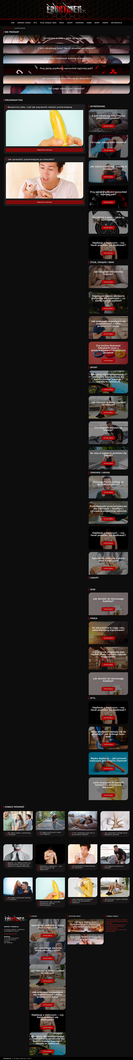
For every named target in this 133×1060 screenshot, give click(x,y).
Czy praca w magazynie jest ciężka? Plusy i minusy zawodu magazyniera (108, 654)
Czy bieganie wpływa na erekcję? (108, 428)
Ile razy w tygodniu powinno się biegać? (108, 454)
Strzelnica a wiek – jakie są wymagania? (66, 38)
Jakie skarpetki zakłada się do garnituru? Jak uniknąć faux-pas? (108, 734)
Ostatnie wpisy (75, 916)
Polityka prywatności (10, 934)
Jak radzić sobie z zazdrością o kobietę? (18, 833)
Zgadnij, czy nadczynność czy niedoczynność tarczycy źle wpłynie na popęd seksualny (19, 864)
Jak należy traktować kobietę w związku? (66, 58)
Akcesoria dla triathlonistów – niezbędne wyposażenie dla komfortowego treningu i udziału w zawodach (108, 378)
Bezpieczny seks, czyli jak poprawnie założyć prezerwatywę (40, 107)
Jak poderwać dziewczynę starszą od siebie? (114, 927)
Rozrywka (80, 23)
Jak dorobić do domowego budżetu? (108, 599)
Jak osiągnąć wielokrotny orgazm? (108, 272)
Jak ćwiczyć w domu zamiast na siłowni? (108, 403)
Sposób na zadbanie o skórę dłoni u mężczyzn (108, 559)
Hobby (89, 23)
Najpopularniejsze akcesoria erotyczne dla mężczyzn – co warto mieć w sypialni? (108, 298)
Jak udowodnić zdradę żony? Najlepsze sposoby (115, 833)
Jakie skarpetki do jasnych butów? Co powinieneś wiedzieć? (108, 785)
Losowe (34, 916)
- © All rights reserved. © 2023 (17, 1058)
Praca (61, 23)
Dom (12, 23)
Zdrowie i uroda (24, 23)
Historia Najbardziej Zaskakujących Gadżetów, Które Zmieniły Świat (85, 924)
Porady (105, 23)
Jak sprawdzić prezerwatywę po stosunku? (66, 78)
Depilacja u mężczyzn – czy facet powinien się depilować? (108, 243)
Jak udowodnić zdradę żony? (116, 925)
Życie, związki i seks (48, 23)
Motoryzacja (116, 23)
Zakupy (70, 23)
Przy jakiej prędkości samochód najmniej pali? (66, 68)
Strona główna (8, 28)
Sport (97, 23)
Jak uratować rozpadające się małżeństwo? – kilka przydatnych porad (108, 323)
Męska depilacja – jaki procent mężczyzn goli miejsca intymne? (108, 759)
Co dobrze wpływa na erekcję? (117, 920)
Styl (35, 23)
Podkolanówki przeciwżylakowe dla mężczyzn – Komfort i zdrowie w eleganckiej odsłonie (108, 508)
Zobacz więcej (112, 916)
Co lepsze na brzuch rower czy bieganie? (50, 833)
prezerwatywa (14, 100)
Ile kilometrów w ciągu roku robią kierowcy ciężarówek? (108, 628)
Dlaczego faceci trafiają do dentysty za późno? (108, 483)
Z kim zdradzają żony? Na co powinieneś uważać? (66, 48)
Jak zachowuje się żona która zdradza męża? (47, 949)
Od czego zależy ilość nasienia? (66, 88)
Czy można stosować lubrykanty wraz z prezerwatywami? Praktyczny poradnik (108, 349)
